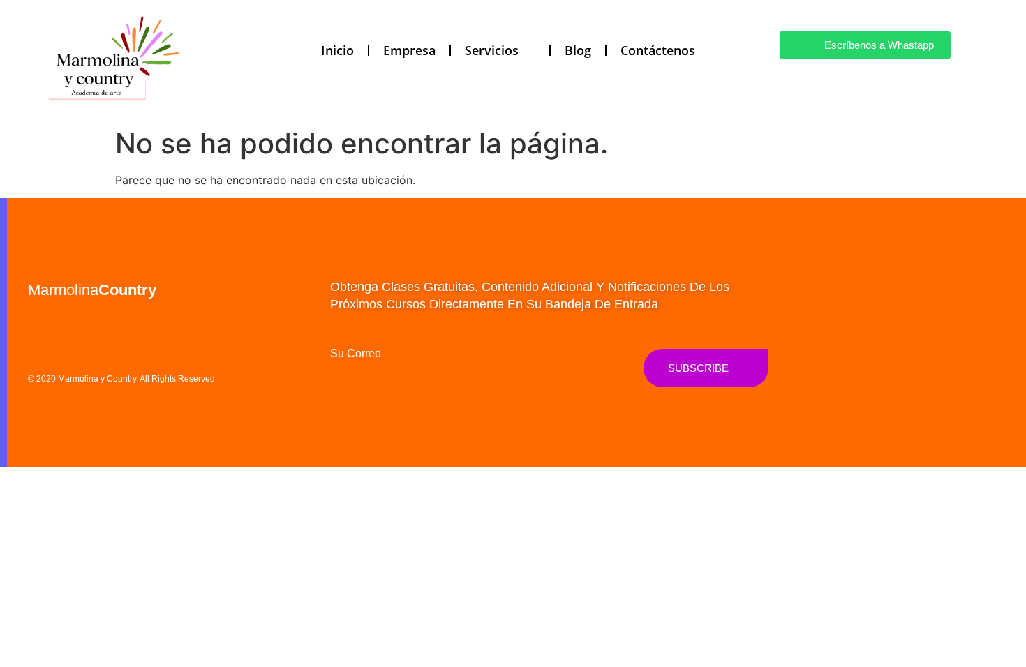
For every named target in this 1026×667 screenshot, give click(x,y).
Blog (578, 50)
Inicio (337, 50)
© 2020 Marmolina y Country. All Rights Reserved (121, 379)
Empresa (409, 50)
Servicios (492, 50)
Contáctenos (657, 50)
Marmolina (92, 290)
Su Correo (355, 353)
